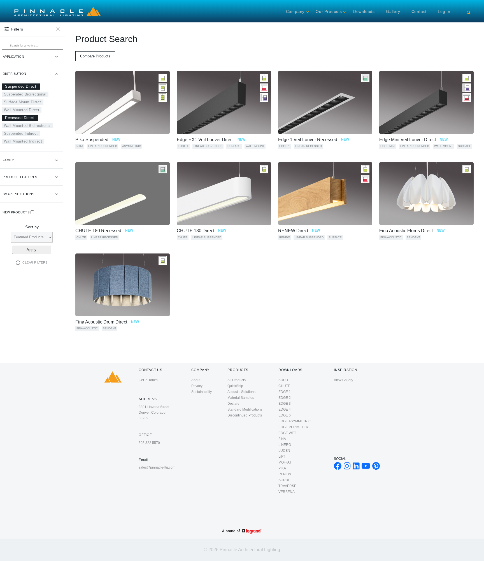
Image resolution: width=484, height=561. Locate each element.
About (195, 380)
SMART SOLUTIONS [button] (18, 194)
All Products (236, 380)
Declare (233, 404)
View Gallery (343, 380)
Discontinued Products (244, 415)
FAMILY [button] (8, 160)
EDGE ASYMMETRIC (294, 421)
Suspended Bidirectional (25, 94)
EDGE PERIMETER (293, 427)
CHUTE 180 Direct (201, 230)
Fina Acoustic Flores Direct (412, 230)
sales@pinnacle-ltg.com (157, 467)
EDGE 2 (284, 398)
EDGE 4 (284, 409)
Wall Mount (255, 146)
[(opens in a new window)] (338, 467)
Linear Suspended (102, 146)
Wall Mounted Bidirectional (27, 126)
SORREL (285, 480)
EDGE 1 (183, 146)
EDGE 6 (284, 415)
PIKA (79, 146)
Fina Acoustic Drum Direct (107, 322)
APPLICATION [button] (13, 56)
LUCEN (284, 451)
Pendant (413, 237)
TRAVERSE (287, 486)
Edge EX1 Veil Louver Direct (211, 139)
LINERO (284, 445)
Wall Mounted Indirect (23, 141)
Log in (444, 11)
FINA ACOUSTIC (391, 237)
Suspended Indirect (21, 133)
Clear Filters (35, 262)
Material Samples (240, 398)
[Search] (468, 12)
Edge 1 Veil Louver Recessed (313, 139)
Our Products (329, 11)
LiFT (281, 456)
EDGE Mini (387, 146)
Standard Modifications (244, 409)
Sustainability (201, 392)
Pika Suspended (97, 139)
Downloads (364, 11)
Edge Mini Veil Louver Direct (413, 139)
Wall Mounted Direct (21, 110)
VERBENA (286, 492)
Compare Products (95, 56)
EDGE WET (287, 433)
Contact (419, 11)
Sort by (32, 227)
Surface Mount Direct (22, 102)
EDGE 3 (284, 404)
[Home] (57, 7)
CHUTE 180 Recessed (104, 230)
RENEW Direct (299, 230)
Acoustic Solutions (241, 392)
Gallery (393, 11)
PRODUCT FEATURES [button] (20, 177)
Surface (234, 146)
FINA (282, 439)
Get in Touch (148, 380)
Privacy (197, 386)
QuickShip (235, 386)
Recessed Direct (19, 118)
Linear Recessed (308, 146)
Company (295, 11)
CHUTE (81, 237)
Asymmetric (131, 146)
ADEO (283, 380)
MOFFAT (284, 462)
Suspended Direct (20, 86)
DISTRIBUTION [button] (14, 73)
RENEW (284, 237)
